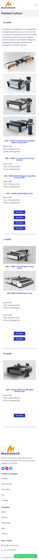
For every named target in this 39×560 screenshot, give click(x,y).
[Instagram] (7, 468)
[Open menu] (36, 5)
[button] (25, 556)
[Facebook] (3, 468)
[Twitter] (10, 468)
